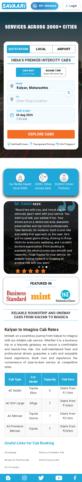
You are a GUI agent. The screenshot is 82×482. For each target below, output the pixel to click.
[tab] (39, 267)
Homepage (10, 452)
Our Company (12, 467)
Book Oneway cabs (49, 460)
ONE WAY (28, 72)
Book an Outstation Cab (51, 452)
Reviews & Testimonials (17, 460)
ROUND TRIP (53, 72)
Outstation (18, 49)
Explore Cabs (41, 134)
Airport (64, 49)
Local (41, 49)
